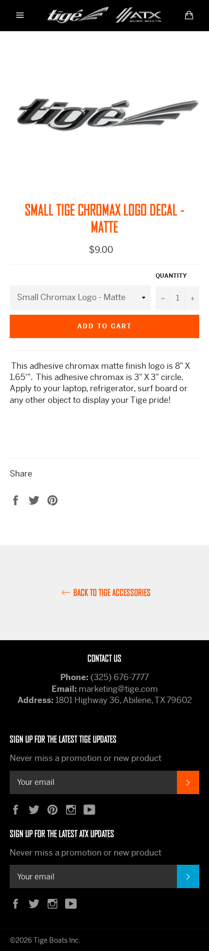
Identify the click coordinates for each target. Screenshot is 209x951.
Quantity (171, 276)
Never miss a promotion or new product (85, 758)
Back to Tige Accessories (112, 593)
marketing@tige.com (118, 689)
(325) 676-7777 (119, 677)
